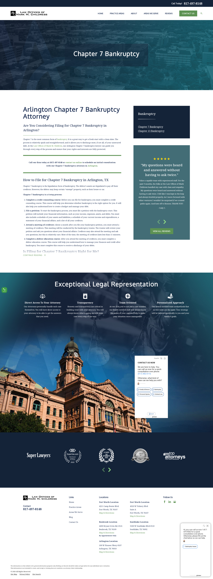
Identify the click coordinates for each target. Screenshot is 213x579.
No (104, 294)
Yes (109, 294)
